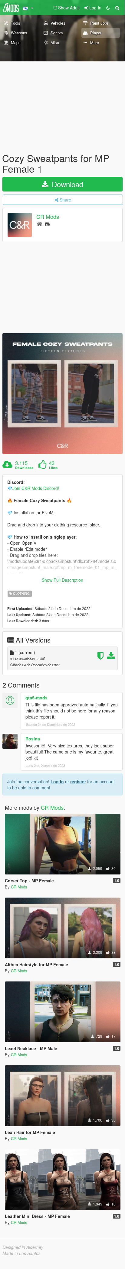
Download (66, 184)
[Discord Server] (47, 223)
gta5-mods (36, 698)
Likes (53, 468)
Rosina (32, 739)
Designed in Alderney (22, 1247)
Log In (57, 781)
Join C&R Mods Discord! (35, 488)
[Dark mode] (108, 7)
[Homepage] (39, 223)
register (78, 781)
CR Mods (47, 217)
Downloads (24, 468)
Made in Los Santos (21, 1253)
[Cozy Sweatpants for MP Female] (62, 393)
